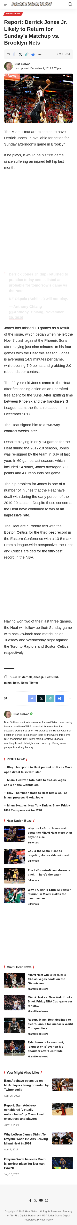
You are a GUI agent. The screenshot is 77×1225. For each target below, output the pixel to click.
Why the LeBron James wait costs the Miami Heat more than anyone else (50, 833)
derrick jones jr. (33, 677)
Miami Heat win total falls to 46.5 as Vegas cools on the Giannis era (47, 979)
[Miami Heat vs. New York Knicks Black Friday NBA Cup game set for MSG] (14, 1002)
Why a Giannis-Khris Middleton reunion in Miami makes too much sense (49, 894)
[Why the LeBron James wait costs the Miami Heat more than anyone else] (14, 834)
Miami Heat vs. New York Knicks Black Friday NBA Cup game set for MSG (50, 1001)
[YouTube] (41, 1200)
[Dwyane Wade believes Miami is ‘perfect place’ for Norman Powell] (62, 1163)
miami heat (11, 682)
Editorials (33, 842)
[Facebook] (30, 1200)
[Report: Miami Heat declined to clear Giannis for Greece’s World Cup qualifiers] (14, 1025)
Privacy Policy (45, 1219)
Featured (51, 677)
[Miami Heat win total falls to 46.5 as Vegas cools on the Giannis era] (14, 980)
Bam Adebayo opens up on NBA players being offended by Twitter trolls (26, 1085)
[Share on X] (20, 54)
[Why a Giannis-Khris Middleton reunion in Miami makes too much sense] (14, 895)
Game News (13, 13)
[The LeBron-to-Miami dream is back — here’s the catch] (14, 875)
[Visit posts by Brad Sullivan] (8, 66)
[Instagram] (46, 1200)
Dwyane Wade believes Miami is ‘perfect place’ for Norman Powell (25, 1163)
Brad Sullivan (22, 64)
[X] (35, 1200)
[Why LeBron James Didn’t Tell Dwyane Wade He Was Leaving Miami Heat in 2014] (62, 1138)
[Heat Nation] (31, 4)
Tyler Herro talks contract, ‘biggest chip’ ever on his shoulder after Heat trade (46, 1047)
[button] (7, 4)
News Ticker (29, 682)
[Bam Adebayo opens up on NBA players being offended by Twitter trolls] (62, 1084)
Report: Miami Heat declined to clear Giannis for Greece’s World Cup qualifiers (50, 1024)
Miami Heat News (38, 989)
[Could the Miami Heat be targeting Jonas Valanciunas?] (14, 856)
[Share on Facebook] (14, 54)
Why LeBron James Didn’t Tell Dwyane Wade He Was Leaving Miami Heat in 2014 (26, 1139)
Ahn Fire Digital (18, 1215)
